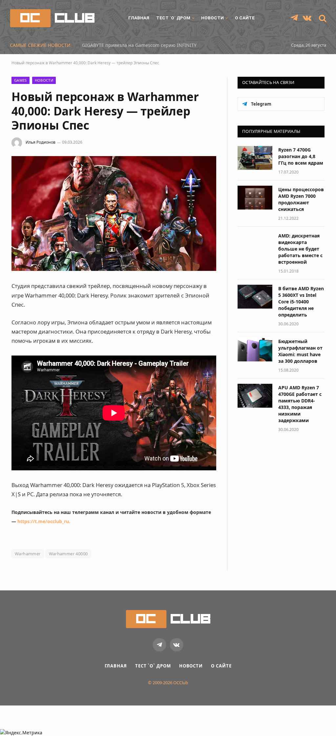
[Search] (322, 18)
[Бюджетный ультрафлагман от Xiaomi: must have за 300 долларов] (255, 349)
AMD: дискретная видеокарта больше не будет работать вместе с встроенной (300, 249)
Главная (138, 17)
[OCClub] (52, 18)
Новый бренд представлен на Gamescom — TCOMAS (141, 45)
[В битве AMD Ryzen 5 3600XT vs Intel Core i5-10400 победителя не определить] (255, 297)
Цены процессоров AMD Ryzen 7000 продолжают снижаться (301, 199)
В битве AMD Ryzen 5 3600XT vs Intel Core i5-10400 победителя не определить (301, 301)
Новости (212, 17)
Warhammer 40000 (68, 554)
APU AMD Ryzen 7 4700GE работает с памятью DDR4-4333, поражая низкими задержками (300, 403)
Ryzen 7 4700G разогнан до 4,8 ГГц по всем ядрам (300, 156)
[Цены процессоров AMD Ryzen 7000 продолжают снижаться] (255, 198)
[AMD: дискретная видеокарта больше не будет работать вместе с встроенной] (255, 244)
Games (20, 80)
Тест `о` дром (173, 17)
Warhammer (28, 554)
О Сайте (245, 17)
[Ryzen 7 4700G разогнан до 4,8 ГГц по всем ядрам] (255, 158)
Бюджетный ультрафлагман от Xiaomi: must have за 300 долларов (300, 351)
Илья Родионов (40, 142)
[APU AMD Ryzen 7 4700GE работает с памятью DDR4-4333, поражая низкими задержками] (255, 396)
